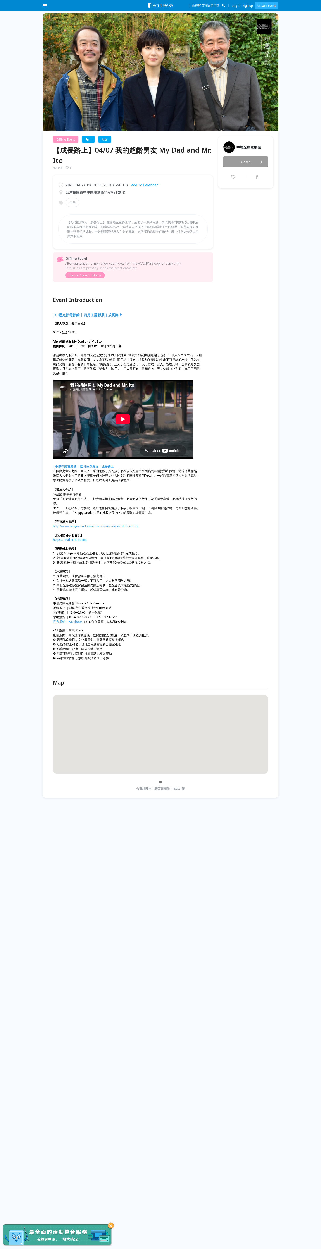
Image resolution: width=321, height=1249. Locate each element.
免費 (72, 202)
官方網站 (59, 621)
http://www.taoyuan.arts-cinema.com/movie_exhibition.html (95, 526)
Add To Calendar (144, 185)
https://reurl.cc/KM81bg (69, 540)
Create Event (266, 5)
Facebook (75, 621)
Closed (245, 162)
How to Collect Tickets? (85, 275)
